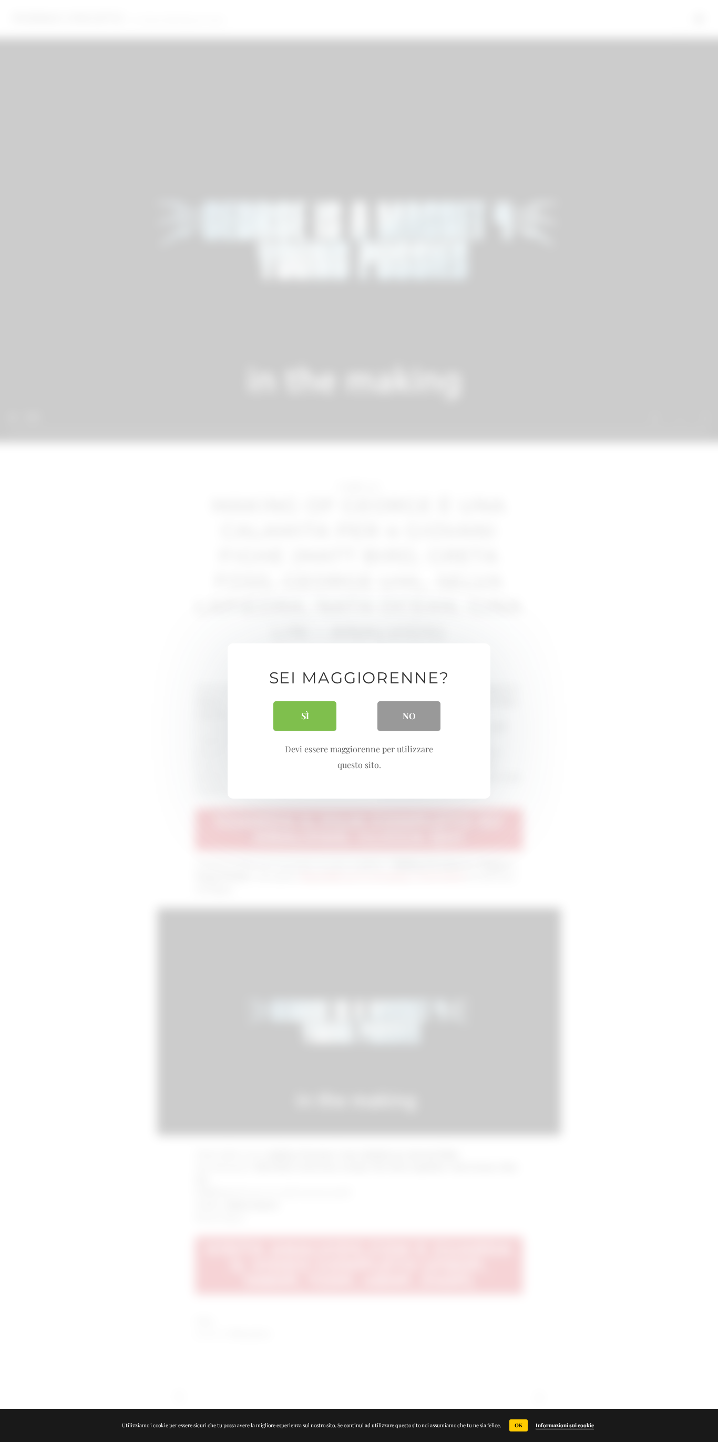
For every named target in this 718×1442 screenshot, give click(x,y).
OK (518, 1425)
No (409, 715)
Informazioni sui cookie (565, 1425)
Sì (305, 715)
